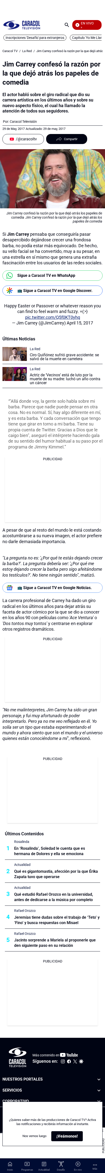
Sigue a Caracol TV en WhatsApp (46, 275)
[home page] (21, 25)
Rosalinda (21, 842)
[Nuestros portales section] (99, 1079)
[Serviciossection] (99, 1090)
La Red (27, 51)
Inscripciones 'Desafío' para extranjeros (35, 38)
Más (95, 1168)
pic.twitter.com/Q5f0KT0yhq (52, 317)
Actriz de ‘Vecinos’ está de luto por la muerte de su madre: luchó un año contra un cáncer (65, 379)
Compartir (70, 139)
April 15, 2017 (80, 322)
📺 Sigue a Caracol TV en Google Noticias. (54, 587)
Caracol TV (10, 51)
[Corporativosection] (99, 1101)
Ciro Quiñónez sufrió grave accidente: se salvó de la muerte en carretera (64, 357)
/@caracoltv (26, 139)
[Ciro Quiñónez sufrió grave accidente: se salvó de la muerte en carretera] (14, 354)
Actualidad (22, 865)
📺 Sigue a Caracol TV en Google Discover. (55, 290)
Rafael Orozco (25, 911)
